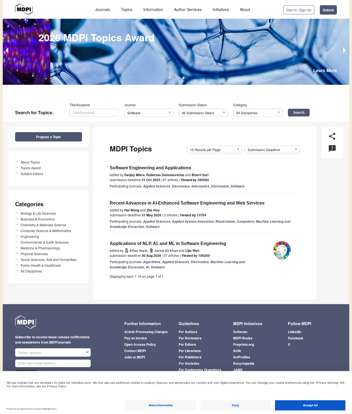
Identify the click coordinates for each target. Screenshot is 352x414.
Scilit (237, 350)
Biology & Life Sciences (38, 213)
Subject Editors (32, 173)
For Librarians (190, 350)
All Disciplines (31, 271)
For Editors (187, 344)
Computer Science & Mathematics (46, 230)
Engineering (30, 236)
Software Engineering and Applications (150, 167)
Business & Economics (38, 219)
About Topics (30, 162)
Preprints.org (243, 344)
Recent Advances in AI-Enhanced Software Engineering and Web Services (187, 203)
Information (153, 9)
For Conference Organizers (200, 369)
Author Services (188, 9)
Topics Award (31, 167)
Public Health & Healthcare (41, 265)
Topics (126, 9)
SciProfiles (241, 357)
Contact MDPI (135, 350)
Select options (29, 352)
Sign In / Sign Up (298, 9)
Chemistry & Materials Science (43, 224)
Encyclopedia (243, 363)
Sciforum (240, 331)
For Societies (189, 363)
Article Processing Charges (146, 331)
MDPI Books (242, 338)
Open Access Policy (140, 344)
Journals (102, 9)
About (245, 9)
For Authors (188, 331)
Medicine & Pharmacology (40, 248)
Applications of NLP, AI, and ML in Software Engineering (168, 243)
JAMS (238, 369)
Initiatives (221, 9)
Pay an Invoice (135, 338)
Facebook (295, 338)
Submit (328, 9)
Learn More (325, 70)
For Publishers (190, 357)
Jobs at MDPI (134, 357)
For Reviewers (190, 338)
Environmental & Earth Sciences (45, 242)
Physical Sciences (34, 253)
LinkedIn (294, 331)
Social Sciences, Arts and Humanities (48, 259)
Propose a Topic (48, 136)
